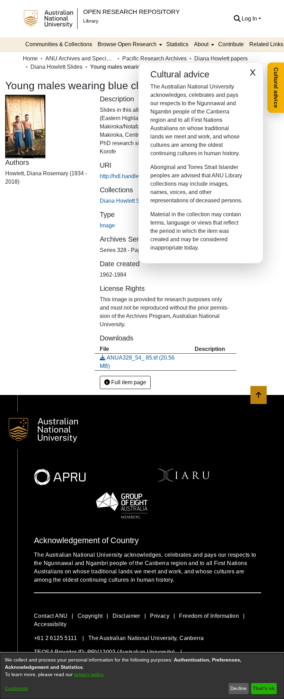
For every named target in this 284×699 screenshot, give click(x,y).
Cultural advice (276, 87)
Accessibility (50, 624)
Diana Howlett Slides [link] (56, 67)
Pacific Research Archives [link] (154, 58)
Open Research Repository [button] (131, 11)
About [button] (201, 44)
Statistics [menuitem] (177, 44)
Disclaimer (126, 616)
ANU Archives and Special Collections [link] (80, 58)
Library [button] (90, 21)
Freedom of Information (209, 616)
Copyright (90, 616)
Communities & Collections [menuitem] (58, 44)
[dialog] (142, 676)
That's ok (264, 688)
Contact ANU (51, 616)
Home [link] (30, 58)
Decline (238, 688)
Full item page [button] (128, 382)
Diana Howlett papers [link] (221, 58)
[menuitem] (129, 44)
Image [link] (107, 225)
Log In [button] (250, 19)
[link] (126, 201)
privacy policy (88, 674)
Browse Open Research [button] (127, 44)
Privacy (159, 616)
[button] (237, 19)
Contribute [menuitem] (231, 44)
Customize (16, 688)
